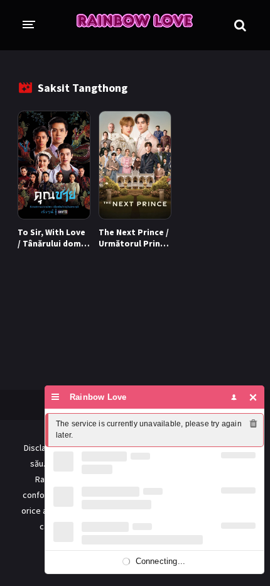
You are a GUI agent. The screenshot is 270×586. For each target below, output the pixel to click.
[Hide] (253, 397)
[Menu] (56, 397)
